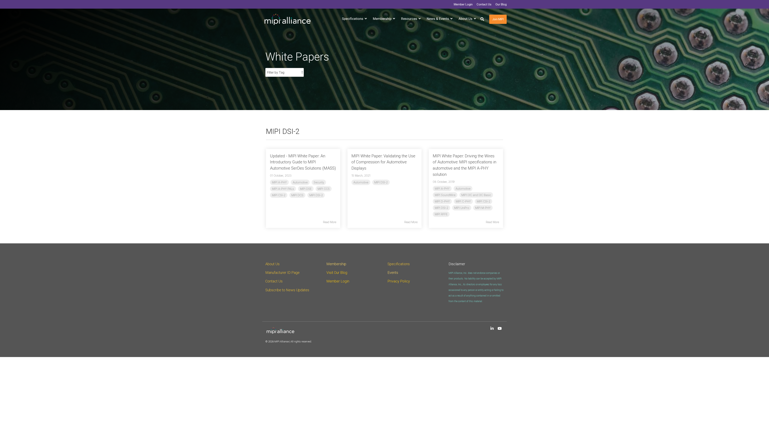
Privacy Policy (399, 281)
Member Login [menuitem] (463, 4)
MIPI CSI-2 (278, 195)
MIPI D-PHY (442, 201)
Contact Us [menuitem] (484, 4)
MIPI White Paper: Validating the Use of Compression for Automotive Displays (383, 162)
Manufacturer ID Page (282, 272)
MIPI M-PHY (483, 207)
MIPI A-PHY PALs (283, 188)
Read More (329, 222)
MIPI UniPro (461, 207)
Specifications (399, 264)
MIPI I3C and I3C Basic (476, 195)
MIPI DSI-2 (316, 195)
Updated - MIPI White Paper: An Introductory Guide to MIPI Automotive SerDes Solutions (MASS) (303, 162)
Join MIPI (498, 19)
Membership (336, 264)
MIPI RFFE (441, 214)
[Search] (482, 19)
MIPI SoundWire (445, 195)
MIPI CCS (324, 188)
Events (393, 272)
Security (319, 182)
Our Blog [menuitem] (501, 4)
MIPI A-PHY (279, 182)
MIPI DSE (306, 188)
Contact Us (274, 281)
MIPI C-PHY (463, 201)
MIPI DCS (297, 195)
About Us (272, 264)
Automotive (300, 182)
